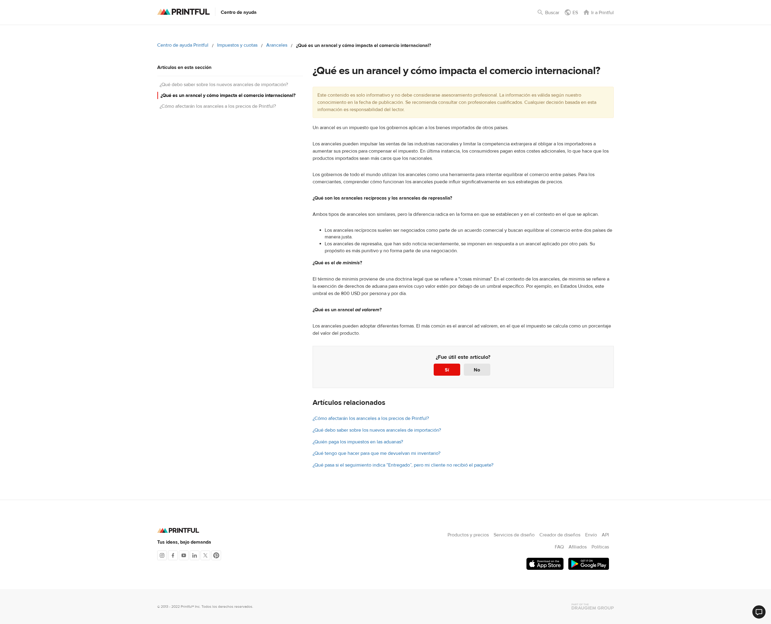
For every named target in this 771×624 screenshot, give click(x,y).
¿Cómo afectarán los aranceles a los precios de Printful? (218, 106)
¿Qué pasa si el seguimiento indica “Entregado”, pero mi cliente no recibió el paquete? (403, 465)
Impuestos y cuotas (237, 45)
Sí (447, 370)
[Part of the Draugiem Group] (593, 607)
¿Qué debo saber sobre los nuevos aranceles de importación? (224, 85)
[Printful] (183, 12)
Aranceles (276, 45)
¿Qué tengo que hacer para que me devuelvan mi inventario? (376, 453)
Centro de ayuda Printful (182, 45)
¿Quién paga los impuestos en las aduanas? (358, 442)
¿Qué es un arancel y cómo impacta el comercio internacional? (228, 95)
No (477, 370)
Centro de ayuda (239, 12)
